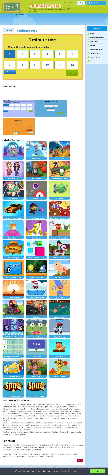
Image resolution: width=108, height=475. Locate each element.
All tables (9, 72)
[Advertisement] (52, 19)
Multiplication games (97, 37)
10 (47, 64)
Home (92, 33)
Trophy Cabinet (95, 57)
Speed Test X (94, 41)
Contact (92, 61)
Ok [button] (98, 471)
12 (72, 64)
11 (59, 64)
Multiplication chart (96, 49)
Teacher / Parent (69, 3)
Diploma (92, 45)
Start (72, 73)
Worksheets (94, 53)
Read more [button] (72, 471)
